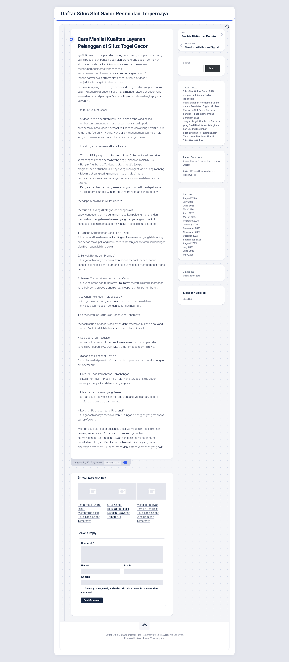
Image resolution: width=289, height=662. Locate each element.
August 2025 (190, 243)
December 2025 (191, 228)
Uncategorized (112, 462)
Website (85, 576)
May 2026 (188, 209)
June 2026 (188, 205)
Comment (87, 543)
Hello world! (189, 174)
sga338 (82, 55)
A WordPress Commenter (197, 171)
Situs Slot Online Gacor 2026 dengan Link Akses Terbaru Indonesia (198, 95)
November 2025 (191, 232)
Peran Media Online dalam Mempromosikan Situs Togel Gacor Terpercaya (89, 512)
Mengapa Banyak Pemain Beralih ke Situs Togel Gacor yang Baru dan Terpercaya (148, 512)
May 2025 (188, 254)
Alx (162, 638)
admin (99, 462)
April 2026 (188, 213)
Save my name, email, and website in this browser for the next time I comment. (120, 590)
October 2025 (190, 235)
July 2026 (188, 202)
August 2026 (190, 198)
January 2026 (190, 224)
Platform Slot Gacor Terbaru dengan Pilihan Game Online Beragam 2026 (199, 114)
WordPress (143, 638)
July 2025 (188, 247)
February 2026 (191, 220)
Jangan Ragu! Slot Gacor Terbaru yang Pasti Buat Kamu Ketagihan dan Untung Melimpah (201, 125)
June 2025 (188, 251)
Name (85, 565)
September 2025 (192, 239)
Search (186, 62)
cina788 (187, 299)
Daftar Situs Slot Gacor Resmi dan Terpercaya (114, 13)
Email (127, 565)
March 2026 (189, 217)
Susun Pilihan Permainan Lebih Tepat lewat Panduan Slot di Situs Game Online (200, 136)
